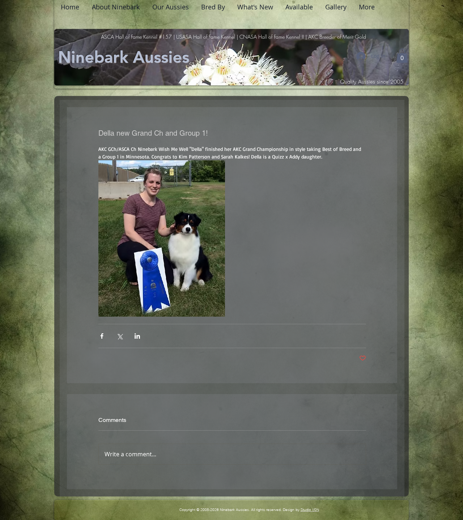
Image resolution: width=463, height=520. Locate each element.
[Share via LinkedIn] (137, 336)
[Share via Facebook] (101, 336)
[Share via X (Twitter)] (119, 336)
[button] (402, 55)
